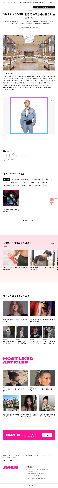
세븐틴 (32, 182)
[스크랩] (50, 2)
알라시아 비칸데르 (38, 185)
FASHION (10, 2)
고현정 (29, 185)
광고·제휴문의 (6, 457)
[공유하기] (54, 2)
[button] (51, 115)
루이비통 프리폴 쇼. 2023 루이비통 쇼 (20, 179)
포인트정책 (18, 455)
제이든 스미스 (16, 185)
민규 (38, 182)
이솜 (46, 185)
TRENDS (16, 2)
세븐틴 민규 (44, 182)
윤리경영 (14, 457)
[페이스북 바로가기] (14, 461)
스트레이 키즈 (47, 179)
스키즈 (5, 182)
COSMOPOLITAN (27, 27)
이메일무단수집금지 (45, 455)
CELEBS (22, 366)
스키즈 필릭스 (25, 182)
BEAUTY (16, 366)
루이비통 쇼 (6, 179)
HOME (4, 2)
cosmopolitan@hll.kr (34, 475)
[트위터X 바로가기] (7, 461)
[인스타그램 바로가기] (4, 461)
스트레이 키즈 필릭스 (14, 182)
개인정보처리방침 (27, 455)
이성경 (23, 185)
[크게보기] (51, 100)
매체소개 (5, 455)
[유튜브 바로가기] (17, 461)
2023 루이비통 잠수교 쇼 (36, 179)
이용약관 (36, 455)
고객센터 (11, 455)
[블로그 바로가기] (11, 461)
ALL (4, 366)
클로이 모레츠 (7, 185)
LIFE (27, 366)
